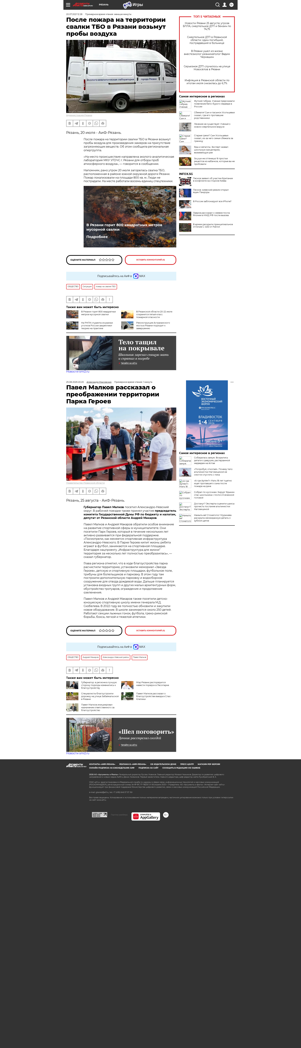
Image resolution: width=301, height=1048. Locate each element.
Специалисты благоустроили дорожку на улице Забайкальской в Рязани (100, 696)
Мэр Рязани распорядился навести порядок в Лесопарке (152, 683)
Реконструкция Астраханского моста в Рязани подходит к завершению (153, 325)
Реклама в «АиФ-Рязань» (132, 764)
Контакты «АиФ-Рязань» (102, 764)
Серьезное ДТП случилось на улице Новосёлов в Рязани (207, 68)
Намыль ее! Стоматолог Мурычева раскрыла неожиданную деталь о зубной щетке (212, 518)
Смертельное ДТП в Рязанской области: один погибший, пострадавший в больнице (207, 40)
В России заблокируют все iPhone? (212, 201)
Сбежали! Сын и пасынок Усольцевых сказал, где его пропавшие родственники (214, 115)
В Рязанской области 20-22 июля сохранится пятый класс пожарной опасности (154, 314)
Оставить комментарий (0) (150, 260)
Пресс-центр (187, 764)
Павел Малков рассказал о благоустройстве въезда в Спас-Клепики (153, 696)
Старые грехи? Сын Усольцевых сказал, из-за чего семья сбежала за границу (213, 138)
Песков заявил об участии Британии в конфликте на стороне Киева (213, 179)
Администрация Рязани (79, 115)
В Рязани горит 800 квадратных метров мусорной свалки (124, 227)
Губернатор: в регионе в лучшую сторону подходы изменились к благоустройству (99, 685)
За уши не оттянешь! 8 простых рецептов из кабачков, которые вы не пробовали (214, 161)
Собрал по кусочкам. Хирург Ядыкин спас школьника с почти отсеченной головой (214, 495)
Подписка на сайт (148, 768)
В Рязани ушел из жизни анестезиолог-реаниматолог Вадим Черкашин (207, 54)
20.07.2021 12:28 (74, 14)
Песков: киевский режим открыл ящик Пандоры (211, 191)
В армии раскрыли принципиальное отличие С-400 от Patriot (213, 225)
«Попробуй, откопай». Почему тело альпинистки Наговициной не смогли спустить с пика (213, 472)
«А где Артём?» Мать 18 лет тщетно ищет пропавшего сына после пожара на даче (213, 483)
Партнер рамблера (119, 815)
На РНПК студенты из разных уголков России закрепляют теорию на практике (97, 325)
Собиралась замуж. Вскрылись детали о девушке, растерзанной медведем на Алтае (212, 460)
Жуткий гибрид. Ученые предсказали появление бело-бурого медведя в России (214, 104)
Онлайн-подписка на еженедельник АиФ (111, 768)
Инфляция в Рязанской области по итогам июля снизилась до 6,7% (207, 82)
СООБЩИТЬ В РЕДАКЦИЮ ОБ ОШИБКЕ (181, 768)
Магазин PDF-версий (209, 764)
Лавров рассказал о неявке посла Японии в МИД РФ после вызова (211, 214)
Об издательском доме (163, 764)
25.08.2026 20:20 (75, 382)
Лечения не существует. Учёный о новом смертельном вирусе (212, 125)
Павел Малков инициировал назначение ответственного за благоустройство (97, 707)
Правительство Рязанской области (85, 483)
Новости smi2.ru (77, 371)
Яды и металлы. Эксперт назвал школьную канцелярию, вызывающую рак (211, 150)
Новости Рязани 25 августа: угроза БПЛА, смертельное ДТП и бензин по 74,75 (207, 26)
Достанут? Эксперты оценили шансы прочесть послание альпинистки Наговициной (214, 506)
